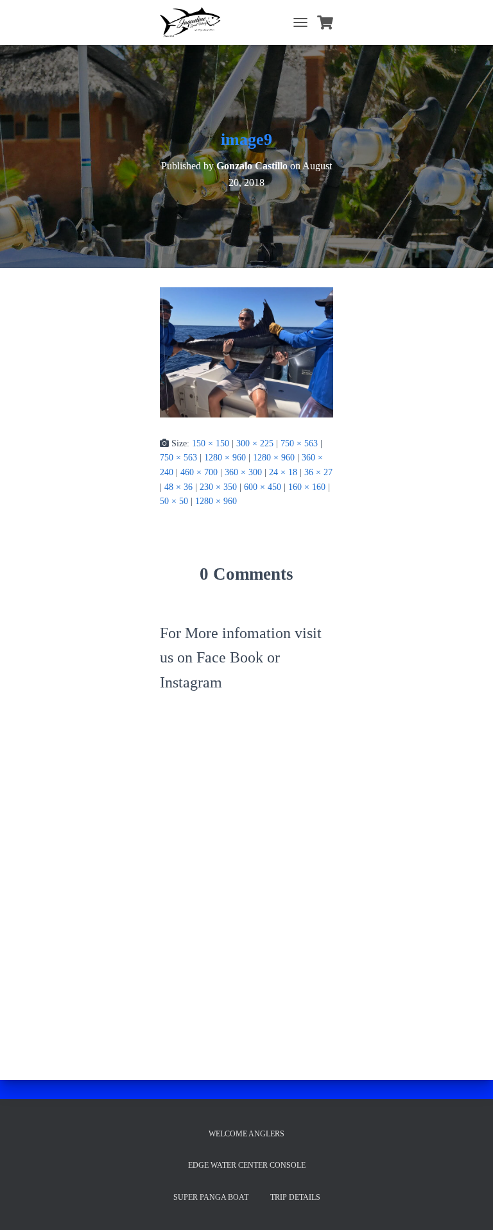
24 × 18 (283, 472)
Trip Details (295, 1197)
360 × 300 (243, 472)
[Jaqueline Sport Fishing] (195, 22)
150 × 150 (210, 443)
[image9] (246, 352)
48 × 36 (178, 487)
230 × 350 (218, 487)
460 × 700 (199, 472)
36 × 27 (318, 472)
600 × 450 (262, 487)
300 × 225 (254, 443)
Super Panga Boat (210, 1197)
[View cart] (325, 22)
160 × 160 (306, 487)
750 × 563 (299, 443)
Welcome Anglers (246, 1133)
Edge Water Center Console (247, 1165)
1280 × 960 (225, 457)
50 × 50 (174, 501)
